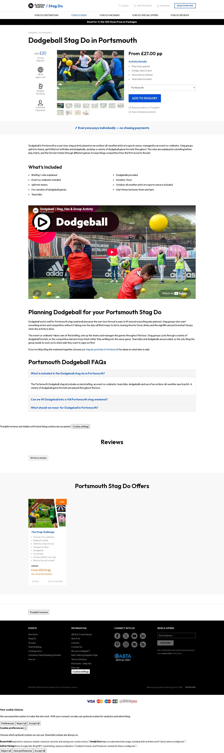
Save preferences (22, 750)
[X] (126, 636)
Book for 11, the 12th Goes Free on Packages (112, 21)
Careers (75, 642)
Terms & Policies (79, 659)
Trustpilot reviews (39, 612)
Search (31, 659)
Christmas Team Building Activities (44, 655)
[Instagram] (126, 644)
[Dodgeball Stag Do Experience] (86, 112)
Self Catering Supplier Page (84, 655)
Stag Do (55, 6)
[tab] (112, 373)
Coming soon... (35, 651)
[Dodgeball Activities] (69, 105)
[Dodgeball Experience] (103, 105)
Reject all (21, 723)
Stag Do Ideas (79, 15)
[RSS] (143, 644)
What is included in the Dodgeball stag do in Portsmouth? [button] (68, 373)
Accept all (34, 723)
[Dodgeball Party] (120, 105)
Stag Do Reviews (180, 15)
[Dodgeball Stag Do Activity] (77, 112)
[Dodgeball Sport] (60, 112)
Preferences (7, 723)
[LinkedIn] (143, 636)
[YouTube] (134, 636)
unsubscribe (166, 653)
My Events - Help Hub (81, 663)
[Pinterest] (117, 644)
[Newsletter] (134, 644)
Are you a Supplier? (80, 651)
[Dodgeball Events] (95, 105)
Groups (32, 642)
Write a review (38, 457)
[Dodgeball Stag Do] (69, 112)
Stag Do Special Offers (145, 15)
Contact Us (76, 647)
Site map (75, 667)
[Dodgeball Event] (86, 105)
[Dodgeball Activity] (77, 105)
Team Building (34, 647)
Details (35, 581)
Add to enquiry (55, 581)
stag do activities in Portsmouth (102, 349)
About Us (75, 638)
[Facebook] (117, 636)
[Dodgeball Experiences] (112, 105)
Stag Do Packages (110, 15)
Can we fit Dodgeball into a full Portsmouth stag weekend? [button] (69, 399)
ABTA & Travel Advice (81, 634)
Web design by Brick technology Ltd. (162, 687)
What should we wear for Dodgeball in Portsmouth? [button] (64, 407)
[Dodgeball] (60, 105)
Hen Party (33, 634)
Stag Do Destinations (47, 15)
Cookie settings (81, 426)
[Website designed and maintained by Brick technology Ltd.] (190, 687)
